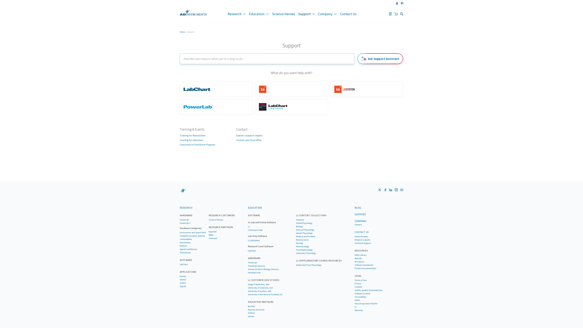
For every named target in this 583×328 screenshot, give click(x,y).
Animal (183, 279)
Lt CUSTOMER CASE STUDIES (264, 280)
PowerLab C (185, 223)
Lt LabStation (254, 240)
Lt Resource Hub (255, 230)
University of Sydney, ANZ (259, 291)
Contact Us (348, 14)
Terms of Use (361, 280)
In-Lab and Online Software (262, 222)
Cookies (358, 286)
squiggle (183, 190)
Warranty (359, 310)
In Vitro (183, 283)
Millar (211, 235)
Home (182, 32)
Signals (183, 286)
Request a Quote (362, 239)
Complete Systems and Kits (192, 235)
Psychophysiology (304, 249)
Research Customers (222, 215)
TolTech (251, 313)
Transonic (213, 238)
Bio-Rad (251, 306)
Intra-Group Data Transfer (366, 303)
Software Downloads (364, 265)
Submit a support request (249, 135)
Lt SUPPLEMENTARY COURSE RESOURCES (319, 260)
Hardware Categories (191, 228)
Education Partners (261, 301)
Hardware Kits (254, 272)
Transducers (185, 252)
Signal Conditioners (188, 249)
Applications (188, 271)
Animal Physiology (304, 223)
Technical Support (363, 243)
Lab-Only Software (257, 235)
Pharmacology (302, 246)
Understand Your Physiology (309, 265)
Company (325, 14)
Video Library (361, 255)
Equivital (212, 231)
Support (304, 14)
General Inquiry (361, 236)
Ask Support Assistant (383, 59)
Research (235, 14)
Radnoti (183, 245)
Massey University (256, 309)
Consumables (186, 239)
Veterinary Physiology (306, 253)
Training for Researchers (192, 135)
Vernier (251, 316)
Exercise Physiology (305, 229)
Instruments (185, 242)
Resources (361, 250)
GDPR (357, 300)
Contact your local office (248, 140)
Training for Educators (191, 140)
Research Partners (221, 227)
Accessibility (360, 297)
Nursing (299, 243)
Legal (358, 275)
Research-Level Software (260, 246)
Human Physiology (304, 233)
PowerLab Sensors (256, 266)
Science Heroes (283, 14)
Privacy (358, 283)
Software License (362, 293)
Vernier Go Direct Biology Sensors (263, 269)
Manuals (358, 258)
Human (183, 276)
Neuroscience (302, 239)
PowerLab (184, 219)
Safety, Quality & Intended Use (369, 290)
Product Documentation (365, 268)
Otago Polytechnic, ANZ (258, 284)
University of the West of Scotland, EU (265, 294)
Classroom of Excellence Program (197, 144)
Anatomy (300, 219)
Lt (249, 226)
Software (186, 259)
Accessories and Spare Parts (193, 232)
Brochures (359, 261)
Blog (358, 207)
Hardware (186, 215)
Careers (358, 224)
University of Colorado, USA (260, 287)
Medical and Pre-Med (305, 236)
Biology (299, 226)
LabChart (184, 264)
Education (257, 14)
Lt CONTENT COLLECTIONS (311, 215)
